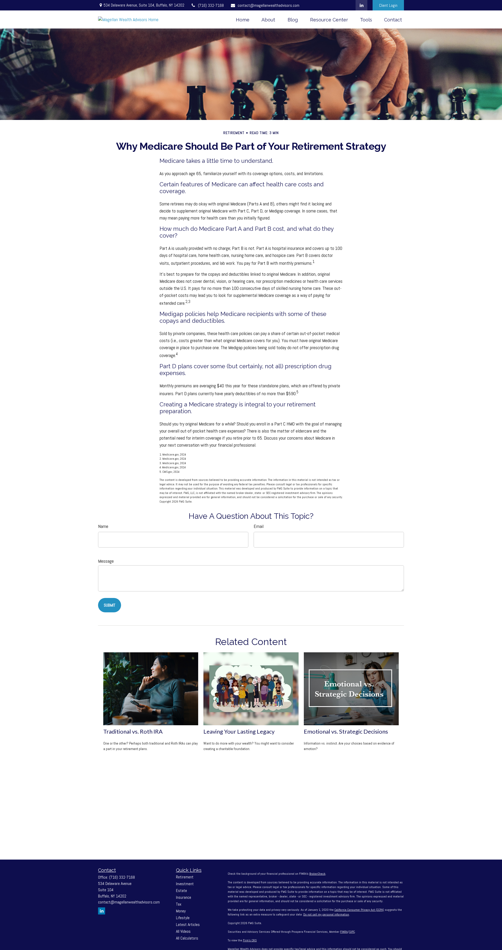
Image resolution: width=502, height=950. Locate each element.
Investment (185, 883)
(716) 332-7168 (211, 5)
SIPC (352, 932)
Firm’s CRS (250, 940)
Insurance (183, 897)
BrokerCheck (317, 874)
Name (103, 526)
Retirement (184, 877)
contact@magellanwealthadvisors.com (268, 5)
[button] (243, 19)
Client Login (388, 5)
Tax (178, 904)
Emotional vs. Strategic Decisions (346, 731)
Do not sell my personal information (326, 914)
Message (106, 561)
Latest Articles (188, 924)
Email (259, 526)
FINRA (344, 932)
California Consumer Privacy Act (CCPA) (359, 910)
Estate (181, 890)
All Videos (183, 931)
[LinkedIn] (361, 5)
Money (181, 911)
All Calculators (187, 938)
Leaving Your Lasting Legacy (239, 731)
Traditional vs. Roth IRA (133, 731)
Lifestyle (183, 917)
